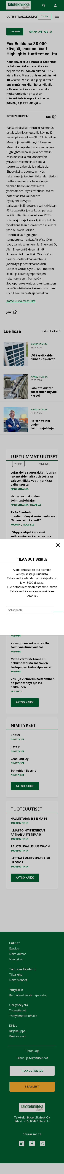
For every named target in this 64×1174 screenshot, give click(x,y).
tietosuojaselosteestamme (30, 587)
